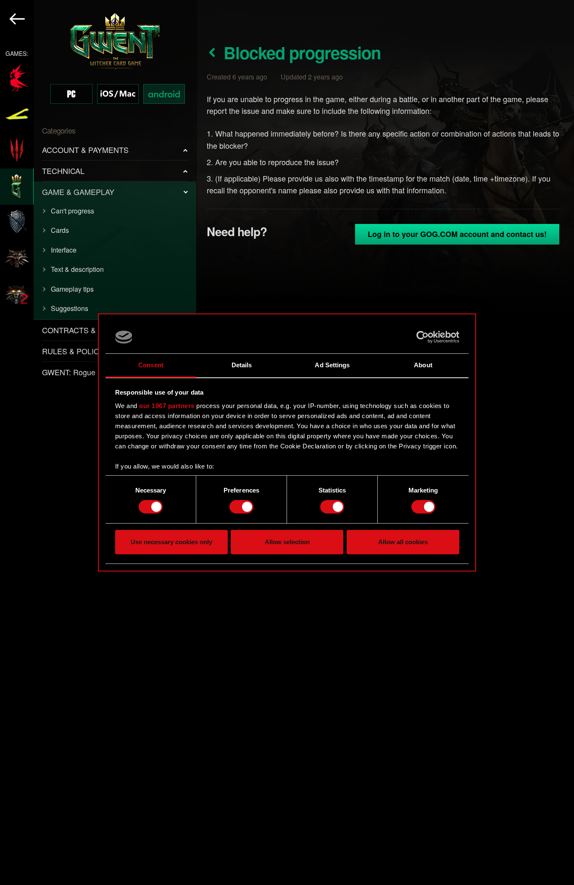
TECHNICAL (63, 170)
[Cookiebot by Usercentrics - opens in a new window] (422, 337)
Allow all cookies (403, 541)
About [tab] (423, 365)
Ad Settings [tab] (332, 365)
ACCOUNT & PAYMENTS (85, 149)
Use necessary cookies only (171, 541)
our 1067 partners (167, 405)
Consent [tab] (150, 365)
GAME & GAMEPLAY (78, 191)
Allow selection (287, 541)
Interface (63, 250)
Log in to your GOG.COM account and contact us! (457, 234)
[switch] (241, 507)
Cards (60, 230)
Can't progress (72, 211)
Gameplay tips (72, 289)
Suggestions (69, 308)
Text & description (77, 269)
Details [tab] (242, 365)
